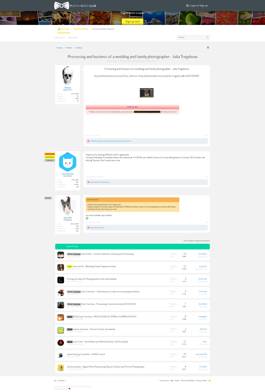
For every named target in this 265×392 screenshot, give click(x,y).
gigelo (69, 269)
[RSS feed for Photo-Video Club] (209, 381)
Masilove (70, 332)
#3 (207, 222)
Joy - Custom (59, 381)
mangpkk (202, 316)
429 (77, 187)
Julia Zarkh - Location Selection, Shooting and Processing (107, 254)
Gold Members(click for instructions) (147, 112)
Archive (123, 61)
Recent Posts (72, 38)
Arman (141, 61)
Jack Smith (70, 369)
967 (77, 182)
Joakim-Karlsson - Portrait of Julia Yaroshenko (94, 329)
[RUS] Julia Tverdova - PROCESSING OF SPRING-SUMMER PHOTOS (105, 316)
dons (205, 341)
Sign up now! (132, 21)
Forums (65, 29)
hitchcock (70, 282)
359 (77, 226)
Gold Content (81, 29)
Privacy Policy (201, 381)
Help (172, 381)
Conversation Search (103, 29)
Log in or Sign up (199, 5)
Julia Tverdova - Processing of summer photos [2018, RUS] (109, 304)
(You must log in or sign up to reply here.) (197, 241)
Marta (69, 294)
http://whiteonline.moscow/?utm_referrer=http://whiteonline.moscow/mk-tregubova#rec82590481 (146, 76)
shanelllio (100, 141)
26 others (122, 141)
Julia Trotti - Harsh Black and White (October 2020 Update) (100, 341)
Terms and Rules (187, 381)
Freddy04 (93, 141)
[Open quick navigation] (208, 47)
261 (77, 231)
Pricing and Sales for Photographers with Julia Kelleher (92, 279)
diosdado (202, 304)
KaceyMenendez (110, 141)
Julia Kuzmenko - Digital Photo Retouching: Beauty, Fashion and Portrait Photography (105, 366)
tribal (68, 357)
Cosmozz (203, 291)
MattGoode (70, 344)
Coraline (203, 366)
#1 (207, 136)
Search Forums (60, 38)
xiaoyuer (69, 256)
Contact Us (164, 381)
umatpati (202, 253)
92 (78, 96)
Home (177, 381)
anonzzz (92, 182)
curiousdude (201, 354)
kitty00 (101, 182)
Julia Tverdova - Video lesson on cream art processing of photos (110, 291)
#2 (207, 177)
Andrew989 (71, 319)
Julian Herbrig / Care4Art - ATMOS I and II (86, 354)
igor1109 (70, 307)
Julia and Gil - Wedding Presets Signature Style (94, 266)
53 (78, 101)
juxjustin (203, 266)
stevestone (90, 177)
